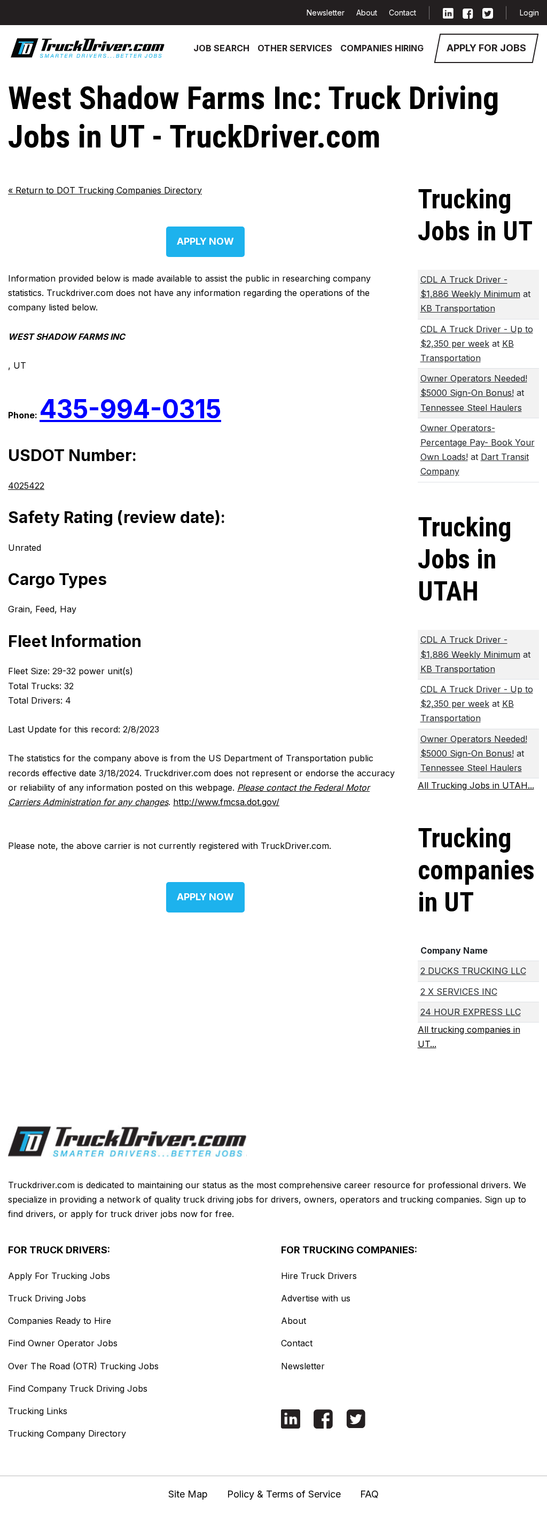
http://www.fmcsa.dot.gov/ (226, 802)
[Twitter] (487, 12)
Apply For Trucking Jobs (59, 1275)
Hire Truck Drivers (319, 1275)
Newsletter (326, 12)
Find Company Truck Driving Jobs (77, 1388)
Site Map (188, 1494)
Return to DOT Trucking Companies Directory (105, 190)
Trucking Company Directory (67, 1433)
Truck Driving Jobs (47, 1298)
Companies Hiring (382, 48)
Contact (402, 12)
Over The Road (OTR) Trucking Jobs (83, 1366)
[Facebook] (468, 12)
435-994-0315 (130, 409)
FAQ (369, 1494)
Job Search (221, 48)
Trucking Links (37, 1411)
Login (529, 12)
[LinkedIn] (448, 12)
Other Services (294, 48)
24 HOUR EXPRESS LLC (470, 1012)
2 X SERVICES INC (458, 991)
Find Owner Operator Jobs (63, 1343)
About (366, 12)
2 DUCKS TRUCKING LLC (473, 970)
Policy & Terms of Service (284, 1494)
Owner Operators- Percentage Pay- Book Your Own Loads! (477, 442)
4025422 (26, 485)
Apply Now (205, 241)
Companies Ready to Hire (59, 1320)
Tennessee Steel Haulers (471, 407)
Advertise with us (315, 1298)
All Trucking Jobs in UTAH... (476, 785)
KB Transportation (457, 308)
